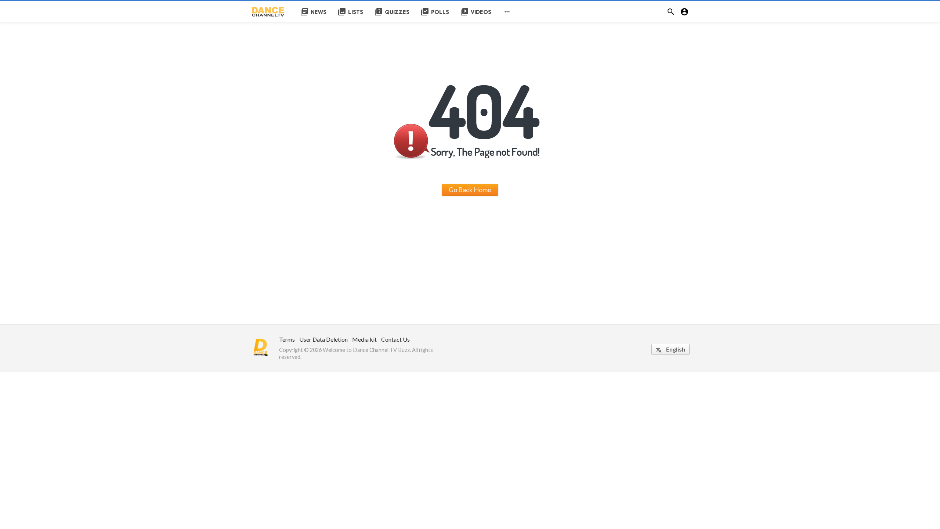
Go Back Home (470, 190)
